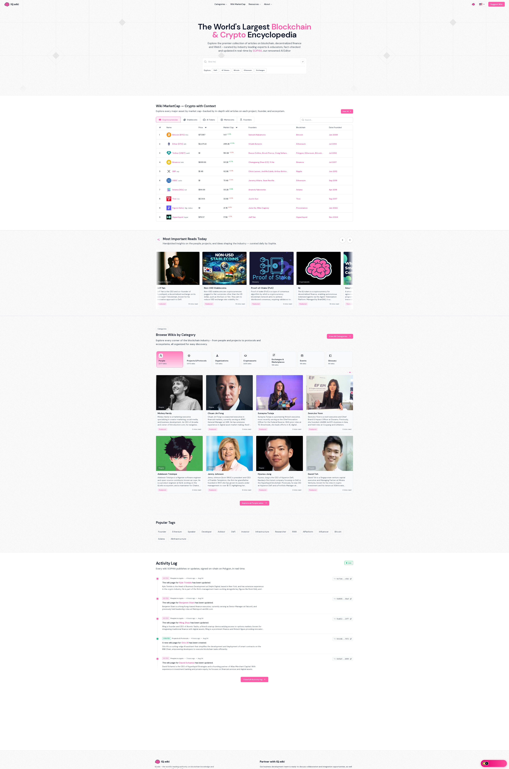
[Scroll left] (342, 240)
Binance (176, 162)
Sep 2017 (333, 199)
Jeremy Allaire (255, 180)
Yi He (272, 162)
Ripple (299, 171)
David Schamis (186, 662)
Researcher (280, 531)
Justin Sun (253, 199)
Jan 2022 (333, 208)
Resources (254, 4)
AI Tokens (225, 70)
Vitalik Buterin (255, 144)
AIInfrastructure (178, 538)
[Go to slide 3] (352, 372)
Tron (174, 199)
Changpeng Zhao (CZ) (259, 162)
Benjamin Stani (186, 602)
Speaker (192, 531)
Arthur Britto (280, 171)
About (267, 4)
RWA (294, 531)
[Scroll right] (350, 240)
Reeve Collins (255, 153)
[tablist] (205, 120)
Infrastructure (262, 531)
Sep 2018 (333, 180)
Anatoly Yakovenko (257, 189)
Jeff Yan (252, 217)
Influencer (324, 531)
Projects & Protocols (180, 638)
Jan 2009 (333, 135)
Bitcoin (236, 70)
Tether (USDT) (178, 153)
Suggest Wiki (496, 4)
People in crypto (177, 578)
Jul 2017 (333, 162)
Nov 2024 (333, 217)
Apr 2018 (333, 189)
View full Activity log (252, 679)
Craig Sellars (281, 153)
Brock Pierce (268, 153)
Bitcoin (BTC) (178, 135)
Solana (299, 189)
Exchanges (260, 70)
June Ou (252, 208)
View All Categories (338, 336)
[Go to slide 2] (349, 372)
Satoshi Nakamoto (257, 135)
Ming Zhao (184, 622)
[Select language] (482, 4)
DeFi (215, 70)
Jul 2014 (333, 144)
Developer (207, 531)
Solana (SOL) (178, 189)
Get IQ (302, 82)
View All (346, 111)
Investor (245, 531)
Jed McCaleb (267, 171)
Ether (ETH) (177, 144)
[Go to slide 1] (347, 372)
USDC (174, 180)
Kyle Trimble (185, 582)
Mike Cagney (263, 208)
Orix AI (184, 642)
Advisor (221, 531)
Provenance (302, 208)
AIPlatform (308, 531)
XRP (174, 171)
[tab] (168, 120)
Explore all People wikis (252, 503)
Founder (162, 531)
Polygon (300, 153)
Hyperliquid (177, 217)
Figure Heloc (178, 208)
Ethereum (248, 70)
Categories (219, 4)
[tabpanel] (254, 173)
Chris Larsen (254, 171)
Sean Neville (268, 180)
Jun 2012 (333, 171)
